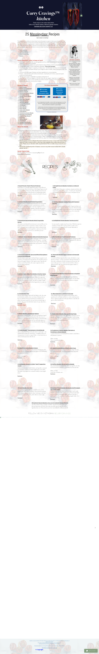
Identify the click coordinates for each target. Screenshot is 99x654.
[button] (81, 15)
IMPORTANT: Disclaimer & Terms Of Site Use (49, 647)
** (24, 97)
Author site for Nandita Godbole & (37, 24)
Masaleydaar (39, 34)
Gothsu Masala (23, 119)
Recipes (50, 166)
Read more (20, 195)
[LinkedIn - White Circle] (42, 7)
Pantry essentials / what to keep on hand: (30, 60)
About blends (23, 127)
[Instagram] (40, 7)
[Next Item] (95, 527)
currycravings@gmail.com (38, 152)
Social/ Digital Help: (23, 151)
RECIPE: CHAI (22, 305)
